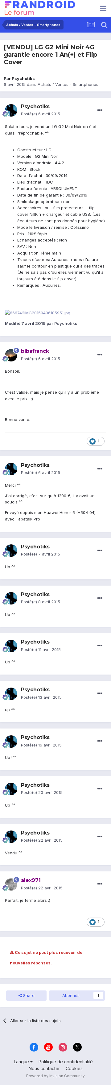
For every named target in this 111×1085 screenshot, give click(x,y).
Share (28, 995)
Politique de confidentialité (66, 1061)
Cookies (74, 1068)
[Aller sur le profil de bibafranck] (11, 355)
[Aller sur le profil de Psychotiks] (11, 110)
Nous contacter (44, 1068)
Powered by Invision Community (55, 1076)
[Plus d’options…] (100, 110)
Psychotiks (23, 78)
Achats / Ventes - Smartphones (68, 84)
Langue (22, 1061)
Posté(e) (40, 113)
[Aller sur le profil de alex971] (11, 884)
